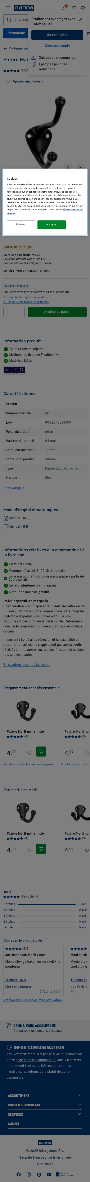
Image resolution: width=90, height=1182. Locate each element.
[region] (45, 202)
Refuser (21, 224)
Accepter (51, 224)
